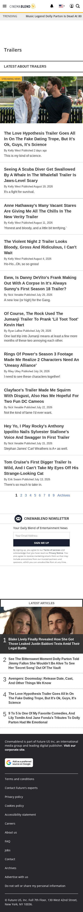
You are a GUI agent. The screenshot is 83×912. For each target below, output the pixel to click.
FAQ (7, 841)
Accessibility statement (20, 814)
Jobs (7, 850)
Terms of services (52, 549)
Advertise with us (16, 877)
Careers (10, 823)
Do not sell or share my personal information (35, 886)
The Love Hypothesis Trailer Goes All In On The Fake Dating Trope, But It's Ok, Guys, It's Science (42, 698)
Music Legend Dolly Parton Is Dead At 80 (54, 16)
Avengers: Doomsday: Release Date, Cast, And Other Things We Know (40, 681)
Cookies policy (14, 806)
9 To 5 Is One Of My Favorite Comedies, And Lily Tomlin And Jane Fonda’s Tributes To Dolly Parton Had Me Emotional (44, 718)
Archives (63, 495)
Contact (10, 859)
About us (11, 832)
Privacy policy (14, 797)
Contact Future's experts (21, 788)
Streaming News (11, 78)
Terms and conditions (19, 779)
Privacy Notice (56, 553)
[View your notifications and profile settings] (52, 6)
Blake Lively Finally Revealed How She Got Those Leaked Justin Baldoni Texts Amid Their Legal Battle (44, 644)
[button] (5, 6)
